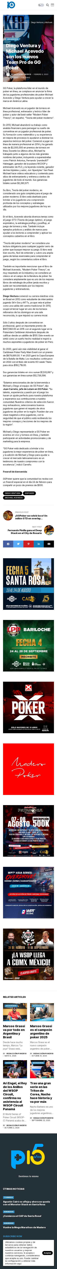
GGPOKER (29, 493)
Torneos (8, 1197)
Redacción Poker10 (21, 74)
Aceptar (47, 1253)
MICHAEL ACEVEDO (14, 498)
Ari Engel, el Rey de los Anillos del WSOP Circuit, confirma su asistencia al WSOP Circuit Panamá (15, 1096)
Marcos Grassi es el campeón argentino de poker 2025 (41, 1031)
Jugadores (22, 22)
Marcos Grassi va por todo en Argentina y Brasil (14, 1031)
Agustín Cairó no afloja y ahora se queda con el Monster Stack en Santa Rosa (26, 1203)
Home (11, 22)
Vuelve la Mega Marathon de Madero (24, 1227)
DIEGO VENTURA (12, 493)
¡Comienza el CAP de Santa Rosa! (22, 1216)
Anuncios (8, 1212)
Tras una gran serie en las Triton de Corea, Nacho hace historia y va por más (41, 1092)
